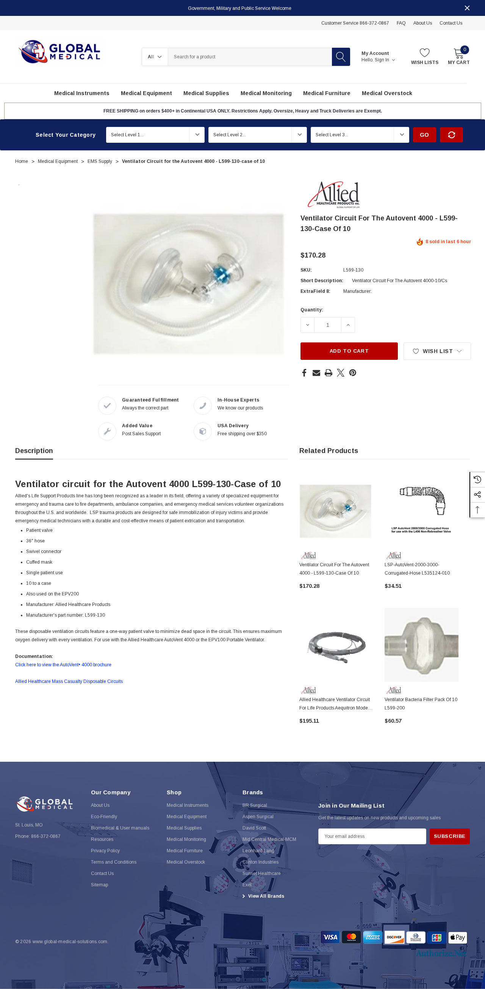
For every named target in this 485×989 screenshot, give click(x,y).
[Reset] (451, 134)
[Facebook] (304, 372)
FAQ (401, 23)
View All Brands (265, 896)
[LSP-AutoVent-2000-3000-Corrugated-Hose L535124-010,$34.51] (421, 510)
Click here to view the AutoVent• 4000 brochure (63, 664)
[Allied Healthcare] (333, 194)
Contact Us (451, 23)
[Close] (467, 7)
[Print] (328, 372)
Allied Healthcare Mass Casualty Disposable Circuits (69, 681)
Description (34, 451)
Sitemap (99, 884)
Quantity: (311, 309)
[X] (340, 372)
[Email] (316, 372)
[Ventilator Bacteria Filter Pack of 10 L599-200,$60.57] (421, 645)
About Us (422, 23)
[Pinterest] (353, 372)
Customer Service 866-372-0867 (355, 23)
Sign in (382, 60)
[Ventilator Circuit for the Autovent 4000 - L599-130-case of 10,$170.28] (336, 510)
